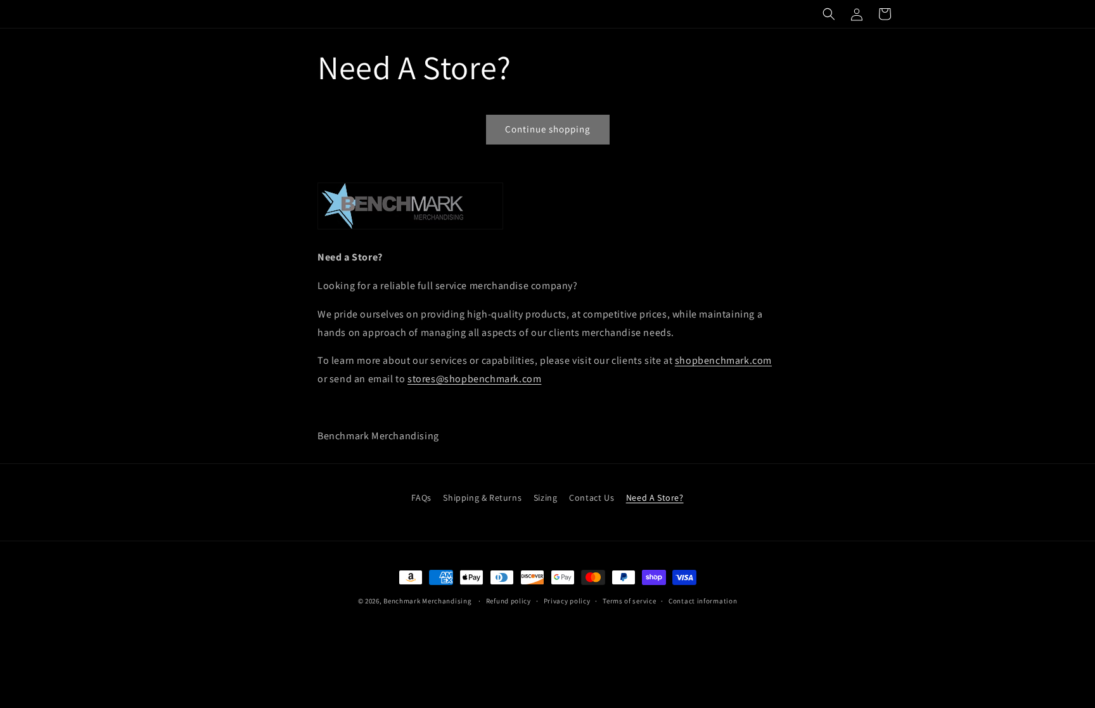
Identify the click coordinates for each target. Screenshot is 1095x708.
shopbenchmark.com (723, 360)
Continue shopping (548, 129)
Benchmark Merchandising (427, 600)
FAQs (421, 497)
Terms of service (629, 600)
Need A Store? (655, 497)
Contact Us (591, 497)
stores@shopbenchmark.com (474, 378)
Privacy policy (567, 600)
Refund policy (508, 600)
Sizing (546, 497)
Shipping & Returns (482, 497)
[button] (829, 14)
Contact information (703, 600)
